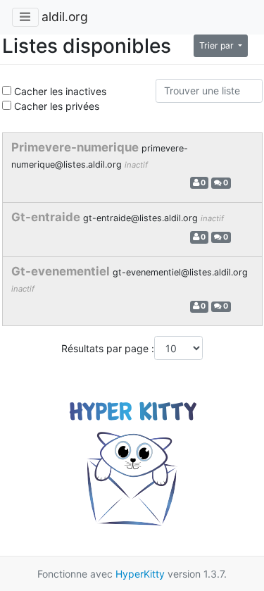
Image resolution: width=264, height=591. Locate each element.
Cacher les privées (55, 106)
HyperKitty (140, 574)
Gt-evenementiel (62, 271)
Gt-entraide (47, 217)
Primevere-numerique (76, 147)
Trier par (217, 45)
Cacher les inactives (58, 91)
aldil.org (65, 16)
